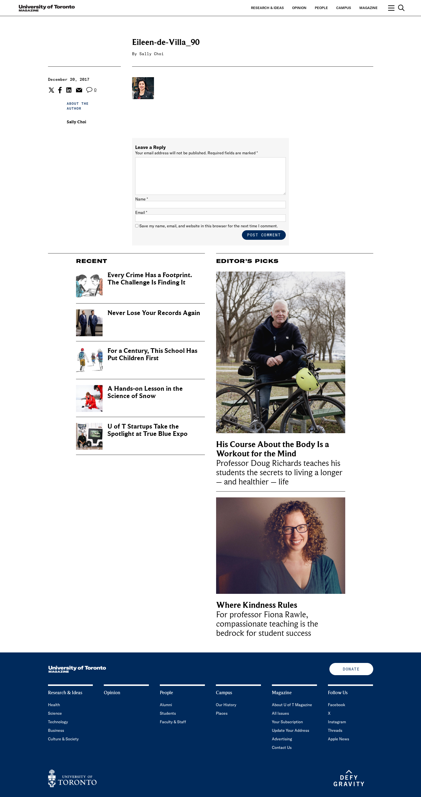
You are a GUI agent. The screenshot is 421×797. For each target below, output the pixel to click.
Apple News (338, 738)
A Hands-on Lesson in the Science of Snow (145, 392)
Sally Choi (151, 53)
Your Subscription (287, 721)
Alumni (166, 704)
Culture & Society (63, 738)
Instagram (337, 721)
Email (141, 212)
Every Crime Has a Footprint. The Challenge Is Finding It (149, 278)
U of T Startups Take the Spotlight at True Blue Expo (147, 430)
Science (55, 713)
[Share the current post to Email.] (79, 90)
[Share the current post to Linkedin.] (68, 90)
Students (168, 713)
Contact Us (282, 747)
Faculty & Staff (173, 721)
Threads (335, 730)
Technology (58, 721)
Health (54, 704)
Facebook (336, 704)
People (321, 8)
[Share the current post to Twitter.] (51, 90)
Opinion (299, 8)
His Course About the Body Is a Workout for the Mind (272, 449)
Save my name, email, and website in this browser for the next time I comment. (208, 225)
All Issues (280, 713)
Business (56, 730)
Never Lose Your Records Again (153, 313)
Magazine (368, 8)
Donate (351, 669)
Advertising (282, 738)
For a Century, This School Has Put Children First (152, 354)
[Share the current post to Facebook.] (60, 90)
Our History (226, 704)
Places (222, 713)
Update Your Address (290, 730)
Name (141, 199)
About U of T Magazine (292, 704)
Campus (343, 8)
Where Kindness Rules (256, 605)
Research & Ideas (267, 8)
